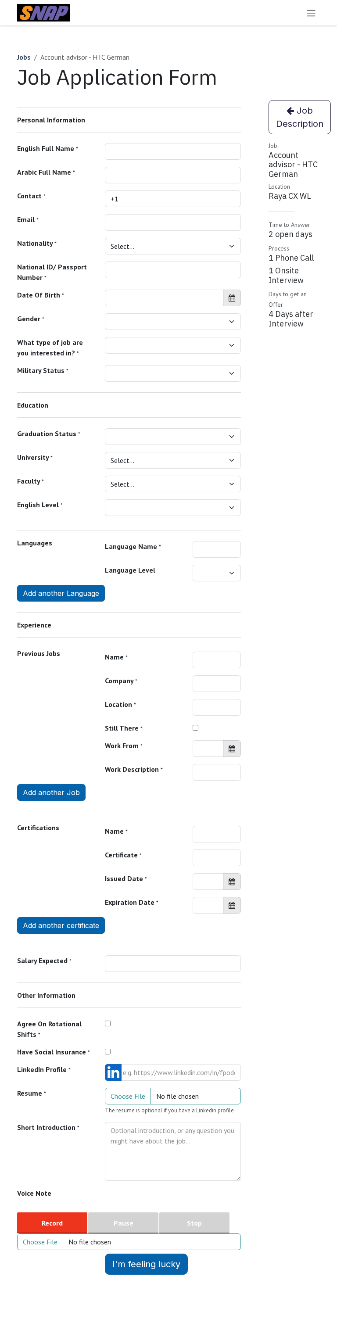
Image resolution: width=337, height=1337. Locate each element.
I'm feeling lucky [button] (146, 1264)
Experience (34, 624)
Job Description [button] (299, 117)
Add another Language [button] (61, 593)
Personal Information (51, 119)
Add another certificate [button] (61, 925)
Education (32, 405)
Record (52, 1223)
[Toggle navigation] (311, 13)
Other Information (46, 995)
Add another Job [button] (51, 792)
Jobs (24, 57)
